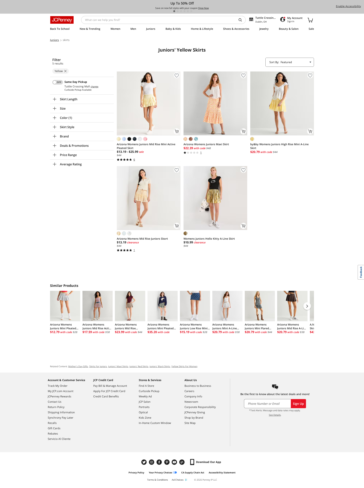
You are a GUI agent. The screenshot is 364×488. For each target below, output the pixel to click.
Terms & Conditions (157, 479)
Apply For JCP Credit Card (109, 391)
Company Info (193, 396)
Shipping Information (61, 412)
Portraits (144, 407)
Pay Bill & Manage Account (110, 386)
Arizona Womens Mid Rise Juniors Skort (142, 238)
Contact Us (54, 401)
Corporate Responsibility (200, 407)
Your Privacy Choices (160, 472)
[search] (242, 20)
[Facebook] (159, 462)
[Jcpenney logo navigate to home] (62, 20)
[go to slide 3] (181, 11)
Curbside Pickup (149, 391)
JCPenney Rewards (59, 396)
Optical (143, 412)
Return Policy (56, 407)
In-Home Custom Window (155, 423)
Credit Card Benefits (106, 396)
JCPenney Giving (194, 412)
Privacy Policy (136, 472)
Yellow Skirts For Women (184, 366)
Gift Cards (54, 428)
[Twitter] (144, 462)
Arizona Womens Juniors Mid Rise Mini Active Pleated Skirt (146, 146)
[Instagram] (152, 462)
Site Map (190, 423)
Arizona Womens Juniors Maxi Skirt (206, 144)
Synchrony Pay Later (60, 417)
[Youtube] (175, 462)
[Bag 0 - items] (310, 20)
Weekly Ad (145, 396)
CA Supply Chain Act (192, 472)
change (94, 86)
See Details (275, 415)
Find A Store (146, 386)
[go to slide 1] (174, 11)
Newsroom (191, 401)
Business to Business (197, 386)
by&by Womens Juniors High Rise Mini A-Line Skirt (279, 146)
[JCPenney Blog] (182, 462)
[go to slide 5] (188, 11)
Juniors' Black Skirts (160, 366)
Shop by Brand (193, 417)
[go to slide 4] (184, 11)
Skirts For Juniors (98, 366)
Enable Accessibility (348, 6)
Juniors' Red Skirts (138, 366)
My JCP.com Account (60, 391)
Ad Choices (178, 479)
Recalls (52, 423)
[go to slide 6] (191, 11)
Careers (189, 391)
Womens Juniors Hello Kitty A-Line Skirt (209, 238)
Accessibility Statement (222, 472)
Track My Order (57, 386)
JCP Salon (145, 401)
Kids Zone (145, 417)
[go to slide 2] (178, 11)
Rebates (53, 433)
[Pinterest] (167, 462)
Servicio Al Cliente (59, 439)
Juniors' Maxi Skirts (118, 366)
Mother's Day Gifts (78, 366)
